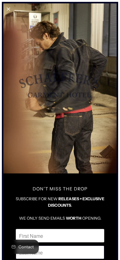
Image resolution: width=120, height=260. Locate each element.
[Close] (8, 8)
